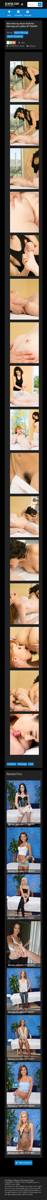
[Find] (40, 4)
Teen (30, 764)
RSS (18, 1184)
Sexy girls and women (12, 4)
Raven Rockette (15, 36)
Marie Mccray (21, 32)
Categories (18, 15)
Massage (22, 764)
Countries (27, 15)
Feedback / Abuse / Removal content (19, 1180)
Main (9, 15)
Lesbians (11, 764)
